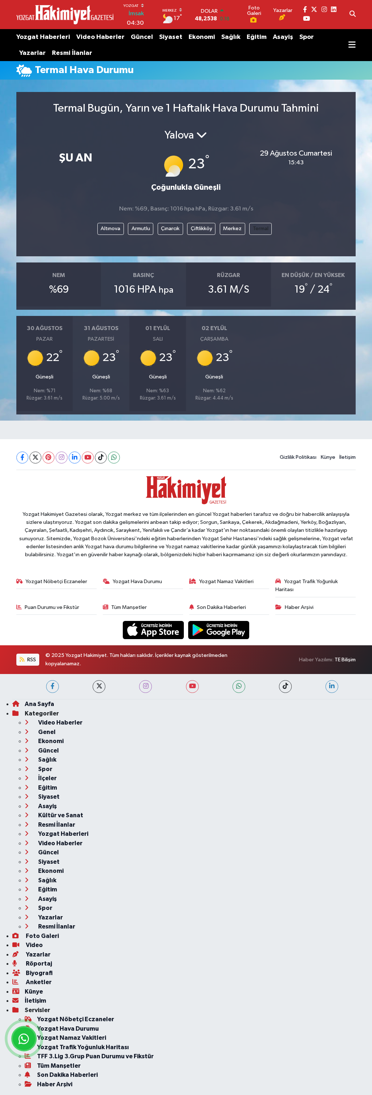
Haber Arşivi (299, 607)
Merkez (232, 228)
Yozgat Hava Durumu (137, 581)
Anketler (38, 982)
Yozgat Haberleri (43, 37)
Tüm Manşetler (129, 607)
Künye (328, 457)
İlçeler (47, 778)
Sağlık (230, 37)
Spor (306, 37)
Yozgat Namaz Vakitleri (226, 581)
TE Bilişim (345, 659)
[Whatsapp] (114, 458)
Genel (46, 732)
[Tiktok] (101, 458)
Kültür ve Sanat (60, 815)
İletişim (347, 457)
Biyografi (39, 973)
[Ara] (352, 14)
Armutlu (141, 228)
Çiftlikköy (201, 228)
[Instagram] (62, 458)
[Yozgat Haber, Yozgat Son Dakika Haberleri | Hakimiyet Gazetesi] (64, 14)
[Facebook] (22, 458)
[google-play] (219, 630)
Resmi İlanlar (72, 53)
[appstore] (154, 630)
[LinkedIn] (75, 458)
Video (34, 945)
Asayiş (283, 37)
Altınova (110, 228)
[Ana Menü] (352, 45)
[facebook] (52, 686)
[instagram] (145, 686)
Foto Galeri (42, 936)
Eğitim (257, 37)
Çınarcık (170, 228)
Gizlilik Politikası (298, 457)
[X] (35, 458)
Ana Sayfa (39, 704)
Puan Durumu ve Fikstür (52, 607)
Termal (260, 228)
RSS (31, 659)
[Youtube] (88, 458)
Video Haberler (100, 37)
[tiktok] (285, 686)
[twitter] (99, 686)
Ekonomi (202, 37)
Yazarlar (32, 53)
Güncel (142, 37)
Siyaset (170, 37)
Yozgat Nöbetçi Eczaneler (56, 581)
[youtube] (192, 686)
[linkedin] (332, 686)
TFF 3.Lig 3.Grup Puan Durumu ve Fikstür (95, 1056)
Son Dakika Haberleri (221, 607)
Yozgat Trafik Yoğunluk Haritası (306, 585)
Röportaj (38, 963)
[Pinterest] (48, 458)
